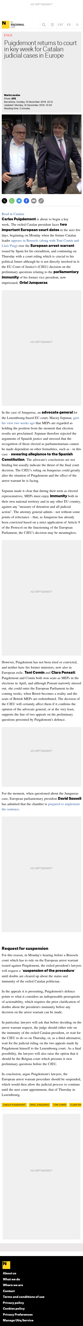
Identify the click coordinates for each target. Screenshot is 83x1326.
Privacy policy (13, 1303)
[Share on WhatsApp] (11, 200)
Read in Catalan (13, 213)
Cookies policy (14, 1308)
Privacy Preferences (18, 1314)
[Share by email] (33, 200)
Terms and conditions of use (23, 1297)
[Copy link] (41, 200)
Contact (9, 1291)
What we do (11, 1279)
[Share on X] (4, 200)
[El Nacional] (5, 25)
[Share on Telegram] (19, 200)
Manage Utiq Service (18, 1320)
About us (9, 1273)
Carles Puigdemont (14, 1105)
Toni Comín (59, 1105)
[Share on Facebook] (26, 200)
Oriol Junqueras (39, 1105)
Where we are (13, 1285)
